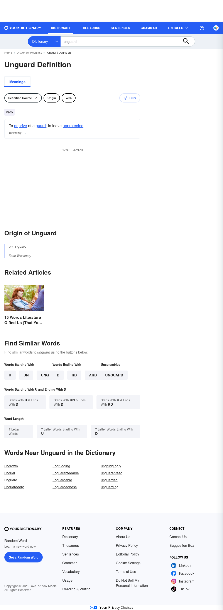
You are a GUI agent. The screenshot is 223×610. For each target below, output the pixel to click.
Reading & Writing (76, 588)
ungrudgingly (111, 465)
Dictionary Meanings (29, 53)
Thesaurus (70, 545)
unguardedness (64, 486)
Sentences (70, 554)
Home (8, 53)
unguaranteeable (65, 472)
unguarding (109, 486)
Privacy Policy (127, 545)
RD (74, 375)
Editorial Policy (127, 554)
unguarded (109, 479)
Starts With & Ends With (23, 402)
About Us (123, 536)
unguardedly (14, 486)
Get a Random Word (24, 557)
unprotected (73, 125)
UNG (45, 375)
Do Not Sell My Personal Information (132, 583)
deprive (20, 125)
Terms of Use (126, 571)
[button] (201, 27)
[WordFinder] (216, 28)
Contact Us (178, 536)
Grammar (69, 562)
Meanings (17, 81)
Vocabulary (71, 571)
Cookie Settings (128, 562)
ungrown (11, 465)
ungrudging (61, 465)
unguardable (62, 479)
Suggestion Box (181, 545)
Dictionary (40, 41)
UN (26, 375)
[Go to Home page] (22, 28)
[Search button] (188, 41)
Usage (67, 580)
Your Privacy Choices (116, 607)
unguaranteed (111, 472)
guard (41, 125)
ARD (93, 375)
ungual (9, 472)
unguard (114, 375)
